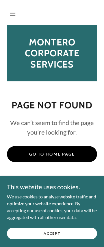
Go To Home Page (52, 154)
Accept (52, 233)
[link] (52, 53)
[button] (12, 14)
